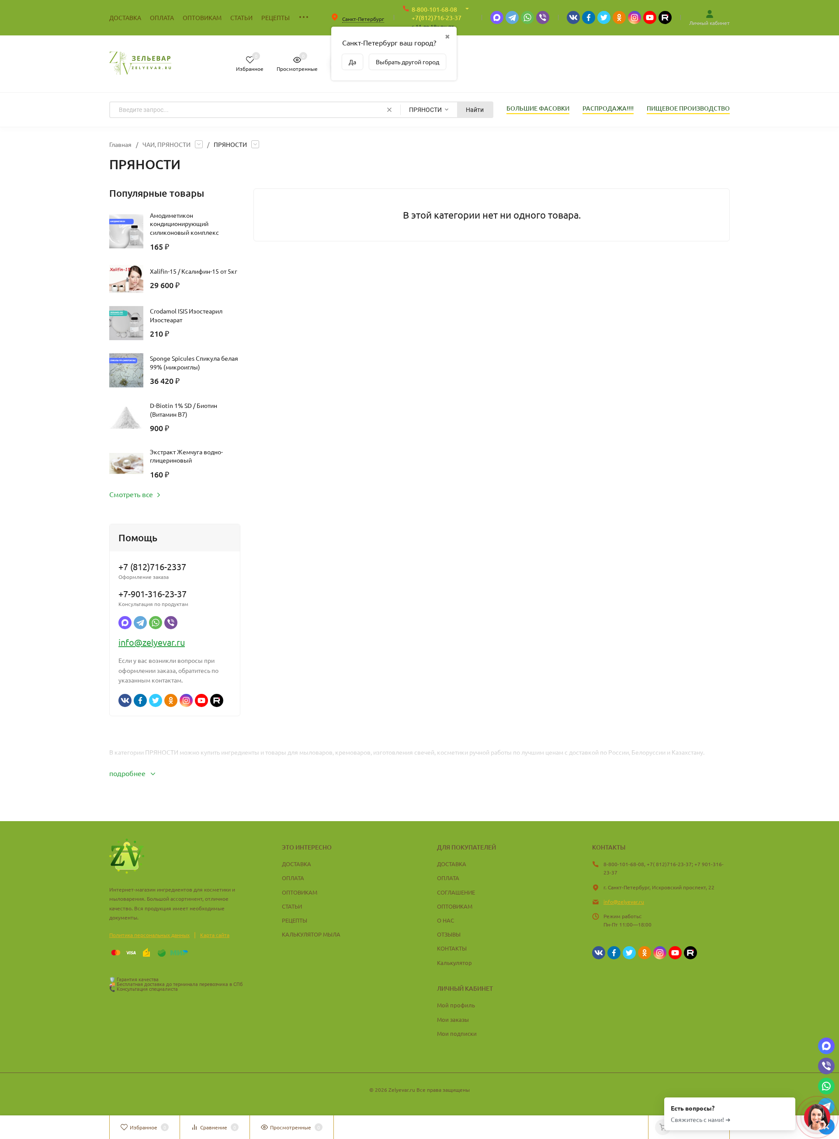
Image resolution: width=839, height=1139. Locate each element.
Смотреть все (131, 494)
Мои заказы (453, 1019)
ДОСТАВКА (296, 863)
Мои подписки (457, 1033)
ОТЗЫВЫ (449, 934)
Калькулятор (454, 962)
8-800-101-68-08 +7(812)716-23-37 (436, 13)
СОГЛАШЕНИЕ (456, 892)
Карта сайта (214, 934)
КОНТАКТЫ (452, 948)
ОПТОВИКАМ (299, 892)
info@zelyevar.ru (151, 642)
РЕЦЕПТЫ (294, 920)
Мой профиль (456, 1005)
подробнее (128, 773)
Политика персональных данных (149, 934)
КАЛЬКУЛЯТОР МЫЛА (311, 934)
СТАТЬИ (292, 906)
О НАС (445, 920)
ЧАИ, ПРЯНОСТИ (166, 144)
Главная (120, 144)
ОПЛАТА (293, 877)
